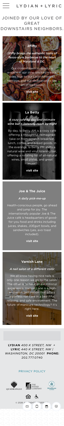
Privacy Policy (32, 371)
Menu (6, 5)
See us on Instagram (36, 336)
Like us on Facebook (28, 336)
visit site (32, 91)
